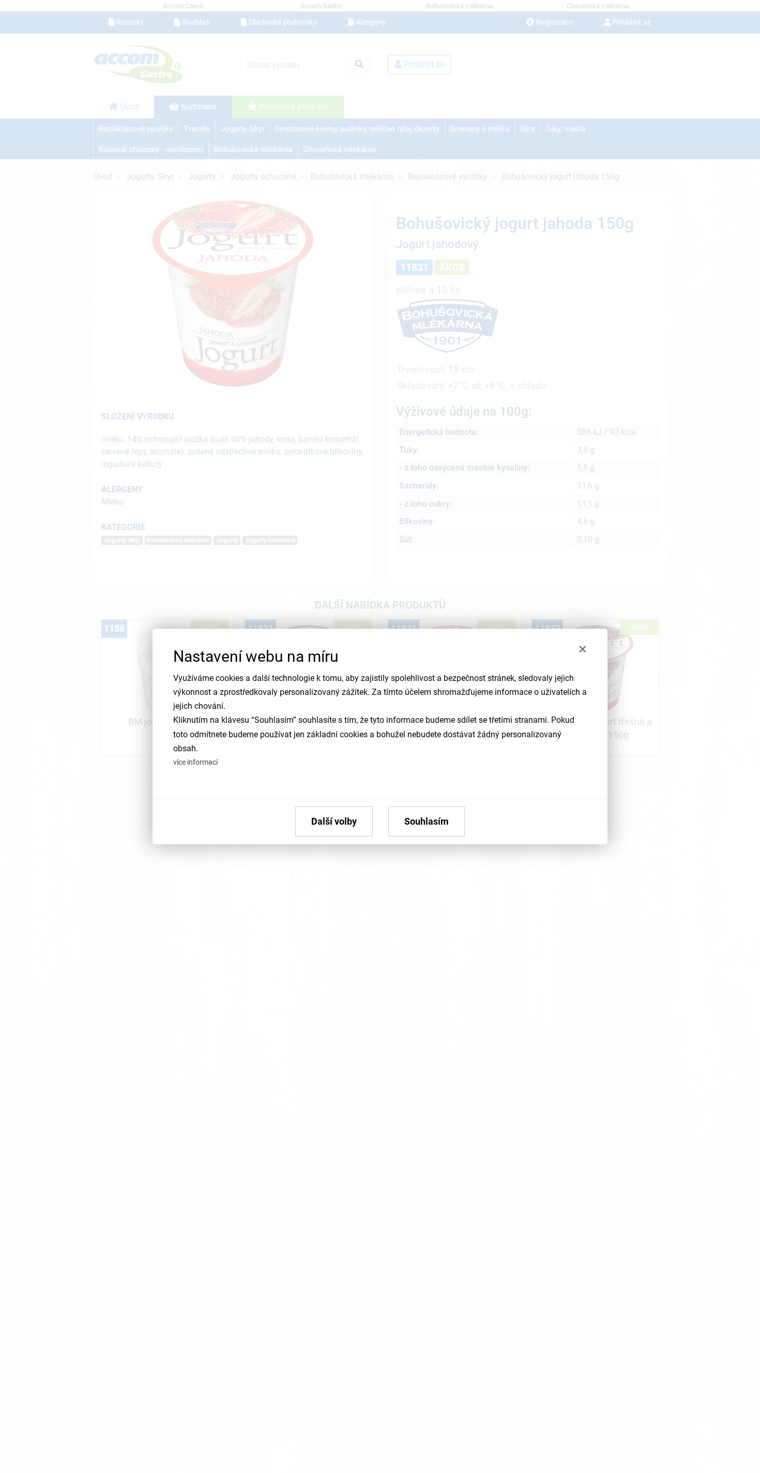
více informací (195, 762)
